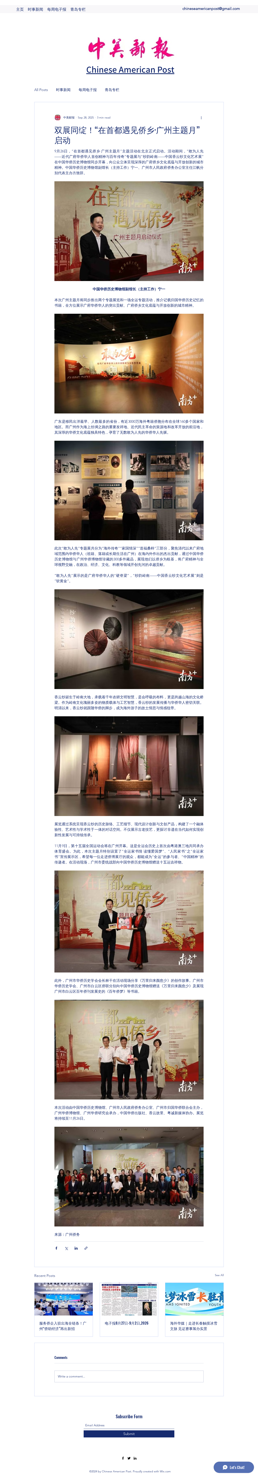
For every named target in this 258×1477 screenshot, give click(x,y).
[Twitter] (129, 1458)
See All (219, 1275)
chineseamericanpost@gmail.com (211, 8)
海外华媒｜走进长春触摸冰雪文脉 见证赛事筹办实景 (193, 1325)
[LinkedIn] (135, 1458)
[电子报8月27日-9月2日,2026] (129, 1299)
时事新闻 (63, 90)
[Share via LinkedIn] (76, 1248)
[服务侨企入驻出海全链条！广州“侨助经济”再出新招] (63, 1299)
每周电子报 (88, 90)
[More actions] (201, 117)
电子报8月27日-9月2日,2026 (126, 1323)
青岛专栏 (112, 90)
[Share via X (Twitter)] (66, 1248)
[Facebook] (123, 1458)
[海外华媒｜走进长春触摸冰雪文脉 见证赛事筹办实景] (194, 1299)
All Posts (41, 90)
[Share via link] (86, 1248)
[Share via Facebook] (56, 1248)
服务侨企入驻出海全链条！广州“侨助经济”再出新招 (62, 1325)
